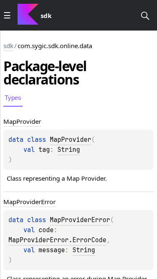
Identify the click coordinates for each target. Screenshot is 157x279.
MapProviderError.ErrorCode (57, 240)
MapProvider (70, 140)
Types (13, 97)
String (68, 150)
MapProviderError (80, 220)
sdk (8, 45)
